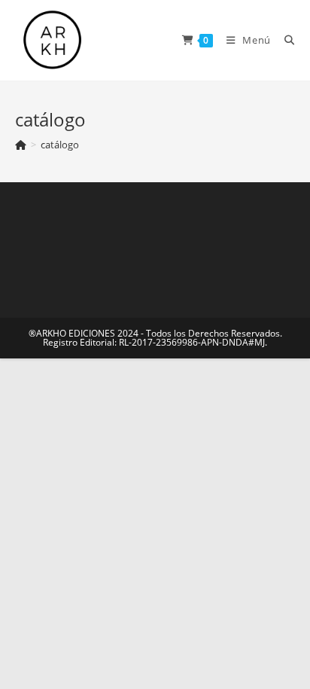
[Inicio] (20, 144)
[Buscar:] (284, 40)
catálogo (60, 144)
